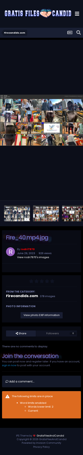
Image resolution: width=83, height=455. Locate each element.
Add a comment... (21, 381)
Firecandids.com (22, 295)
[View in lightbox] (41, 120)
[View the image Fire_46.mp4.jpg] (17, 213)
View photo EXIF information (42, 315)
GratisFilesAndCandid (50, 435)
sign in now (9, 365)
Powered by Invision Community (41, 443)
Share (22, 333)
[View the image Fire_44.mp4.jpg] (46, 213)
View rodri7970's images (33, 257)
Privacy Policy (41, 447)
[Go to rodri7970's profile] (10, 251)
